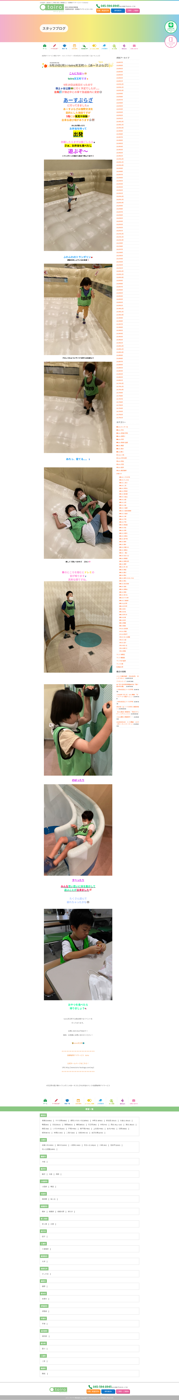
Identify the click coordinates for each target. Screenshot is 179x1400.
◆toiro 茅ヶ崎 (123, 567)
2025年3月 (119, 112)
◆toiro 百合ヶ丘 (124, 555)
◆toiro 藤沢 (122, 572)
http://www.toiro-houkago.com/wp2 (80, 1067)
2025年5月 (119, 106)
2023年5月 (119, 181)
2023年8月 (119, 171)
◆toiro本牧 (122, 612)
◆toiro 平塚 (122, 519)
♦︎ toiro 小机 (120, 455)
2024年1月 (119, 156)
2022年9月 (119, 206)
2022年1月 (119, 231)
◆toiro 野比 (122, 581)
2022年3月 (119, 224)
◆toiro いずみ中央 (124, 477)
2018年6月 (119, 365)
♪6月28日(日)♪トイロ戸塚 (124, 702)
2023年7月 (119, 174)
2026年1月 (119, 81)
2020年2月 (119, 302)
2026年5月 (119, 69)
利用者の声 (119, 667)
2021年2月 (119, 265)
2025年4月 (119, 109)
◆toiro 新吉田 (123, 525)
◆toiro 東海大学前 (122, 433)
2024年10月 (119, 128)
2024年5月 (119, 143)
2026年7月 (119, 62)
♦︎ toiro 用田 (123, 631)
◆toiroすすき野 (123, 598)
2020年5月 (119, 293)
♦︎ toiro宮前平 (123, 634)
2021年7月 (119, 249)
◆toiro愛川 (122, 609)
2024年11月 (119, 125)
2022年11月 (119, 199)
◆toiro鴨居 (122, 623)
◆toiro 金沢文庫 (124, 583)
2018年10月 (119, 352)
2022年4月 (119, 221)
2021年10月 (119, 240)
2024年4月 (119, 146)
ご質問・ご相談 (132, 10)
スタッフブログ (66, 56)
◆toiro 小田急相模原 (125, 511)
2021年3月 (119, 262)
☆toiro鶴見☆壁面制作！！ (124, 717)
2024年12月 (119, 121)
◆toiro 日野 (122, 530)
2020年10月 (119, 277)
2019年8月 (119, 321)
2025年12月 (119, 84)
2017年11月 (119, 386)
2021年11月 (119, 237)
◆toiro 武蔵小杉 (124, 547)
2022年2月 (119, 227)
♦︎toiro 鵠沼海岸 (121, 470)
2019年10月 (119, 315)
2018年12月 (119, 346)
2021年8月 (119, 246)
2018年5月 (119, 368)
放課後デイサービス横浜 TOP (51, 55)
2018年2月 (119, 377)
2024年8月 (119, 134)
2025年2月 (119, 115)
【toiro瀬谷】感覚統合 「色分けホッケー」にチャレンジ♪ (127, 713)
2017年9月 (119, 393)
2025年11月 (119, 87)
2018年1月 (119, 380)
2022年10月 (119, 203)
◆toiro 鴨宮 (120, 446)
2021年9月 (119, 243)
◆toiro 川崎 (122, 516)
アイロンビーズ (121, 681)
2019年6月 (119, 327)
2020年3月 (119, 299)
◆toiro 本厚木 (123, 533)
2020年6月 (119, 290)
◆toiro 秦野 (122, 564)
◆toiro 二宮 (122, 485)
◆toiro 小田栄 (123, 513)
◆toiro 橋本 (122, 544)
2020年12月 (119, 271)
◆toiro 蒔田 (122, 569)
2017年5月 (119, 405)
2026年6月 (119, 65)
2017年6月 (119, 402)
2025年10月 (119, 90)
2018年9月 (119, 355)
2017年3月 (119, 411)
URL (63, 1067)
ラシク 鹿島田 (120, 658)
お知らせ (119, 474)
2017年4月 (119, 408)
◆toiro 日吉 (122, 527)
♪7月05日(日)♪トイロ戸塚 (124, 689)
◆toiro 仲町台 (123, 488)
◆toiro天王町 (123, 606)
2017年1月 (119, 418)
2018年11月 (119, 349)
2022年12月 (119, 196)
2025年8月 (119, 97)
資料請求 (117, 10)
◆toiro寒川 (119, 452)
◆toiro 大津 (122, 502)
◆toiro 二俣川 (123, 482)
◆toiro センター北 (122, 427)
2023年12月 (119, 159)
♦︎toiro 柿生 (120, 461)
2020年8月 (119, 284)
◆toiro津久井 (123, 614)
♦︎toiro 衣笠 (120, 464)
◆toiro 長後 (122, 586)
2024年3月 (119, 150)
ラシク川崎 (119, 664)
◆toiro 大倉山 (123, 497)
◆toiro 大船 (122, 505)
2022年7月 (119, 212)
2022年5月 (119, 218)
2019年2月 (119, 340)
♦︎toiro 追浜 (120, 467)
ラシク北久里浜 (121, 661)
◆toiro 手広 (120, 430)
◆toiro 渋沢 (120, 439)
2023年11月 (119, 162)
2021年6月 (119, 252)
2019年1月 (119, 343)
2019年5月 (119, 330)
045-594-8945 (110, 6)
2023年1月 (119, 193)
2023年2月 (119, 190)
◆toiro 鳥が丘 (123, 595)
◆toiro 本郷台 (123, 536)
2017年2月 (119, 414)
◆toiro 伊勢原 (123, 491)
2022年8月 (119, 209)
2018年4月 (119, 371)
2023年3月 (119, 187)
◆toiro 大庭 (122, 499)
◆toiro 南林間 (123, 494)
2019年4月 (119, 333)
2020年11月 (119, 274)
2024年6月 (119, 140)
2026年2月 (119, 78)
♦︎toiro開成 (122, 651)
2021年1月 (119, 268)
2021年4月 (119, 259)
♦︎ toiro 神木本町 (121, 458)
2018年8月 (119, 358)
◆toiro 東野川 (120, 436)
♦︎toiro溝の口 (123, 648)
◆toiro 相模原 (123, 558)
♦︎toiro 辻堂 (122, 640)
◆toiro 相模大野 (124, 561)
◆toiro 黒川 (120, 449)
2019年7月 (119, 324)
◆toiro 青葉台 (123, 589)
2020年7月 (119, 287)
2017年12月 (119, 383)
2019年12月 (119, 308)
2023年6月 (119, 178)
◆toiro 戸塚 (122, 522)
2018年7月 (119, 361)
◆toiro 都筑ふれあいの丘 (126, 578)
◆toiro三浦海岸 (123, 600)
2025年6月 (119, 103)
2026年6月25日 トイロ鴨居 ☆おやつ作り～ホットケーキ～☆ (127, 723)
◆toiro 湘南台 (123, 550)
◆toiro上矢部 (123, 603)
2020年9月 (119, 280)
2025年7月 (119, 100)
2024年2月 (119, 153)
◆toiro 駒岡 (122, 592)
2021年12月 (119, 234)
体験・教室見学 (102, 10)
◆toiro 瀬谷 (123, 553)
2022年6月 (119, 215)
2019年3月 (119, 337)
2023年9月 (119, 168)
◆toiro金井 (122, 620)
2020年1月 (119, 305)
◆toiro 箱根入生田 (122, 442)
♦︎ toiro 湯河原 (123, 628)
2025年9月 (119, 93)
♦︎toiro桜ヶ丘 (123, 645)
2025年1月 (119, 118)
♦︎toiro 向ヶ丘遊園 (124, 637)
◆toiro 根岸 (122, 541)
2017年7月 (119, 399)
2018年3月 (119, 374)
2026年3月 (119, 75)
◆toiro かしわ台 (124, 480)
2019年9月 (119, 318)
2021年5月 (119, 256)
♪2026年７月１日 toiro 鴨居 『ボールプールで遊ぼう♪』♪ (127, 696)
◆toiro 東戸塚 (123, 539)
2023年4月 (119, 184)
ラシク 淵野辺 (120, 654)
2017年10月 (119, 390)
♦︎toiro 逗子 (122, 642)
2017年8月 (119, 396)
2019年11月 (119, 312)
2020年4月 (119, 296)
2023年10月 (119, 165)
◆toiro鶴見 (122, 626)
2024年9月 (119, 131)
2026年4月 (119, 72)
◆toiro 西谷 (122, 575)
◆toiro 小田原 (123, 508)
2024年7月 (119, 137)
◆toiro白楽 (122, 617)
